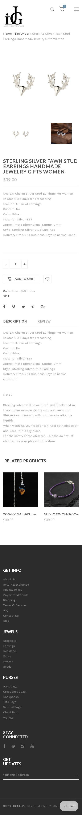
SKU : (6, 296)
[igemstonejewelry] (13, 17)
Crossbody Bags (14, 692)
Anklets (8, 661)
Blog (6, 621)
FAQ (5, 610)
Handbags (10, 686)
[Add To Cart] (20, 497)
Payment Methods (15, 595)
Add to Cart (24, 279)
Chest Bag (10, 712)
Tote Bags (9, 702)
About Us (9, 579)
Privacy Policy (12, 590)
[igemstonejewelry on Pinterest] (13, 746)
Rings (7, 656)
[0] (62, 10)
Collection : (11, 291)
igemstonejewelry (39, 806)
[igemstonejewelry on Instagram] (22, 746)
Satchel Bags (12, 707)
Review (44, 321)
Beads (7, 666)
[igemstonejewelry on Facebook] (4, 746)
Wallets (8, 717)
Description (15, 321)
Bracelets (9, 641)
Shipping (9, 600)
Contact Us (11, 616)
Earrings (9, 646)
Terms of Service (14, 605)
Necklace (9, 651)
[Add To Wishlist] (47, 279)
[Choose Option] (61, 497)
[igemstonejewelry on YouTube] (32, 746)
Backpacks (11, 697)
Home (7, 33)
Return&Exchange (16, 584)
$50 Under (22, 33)
